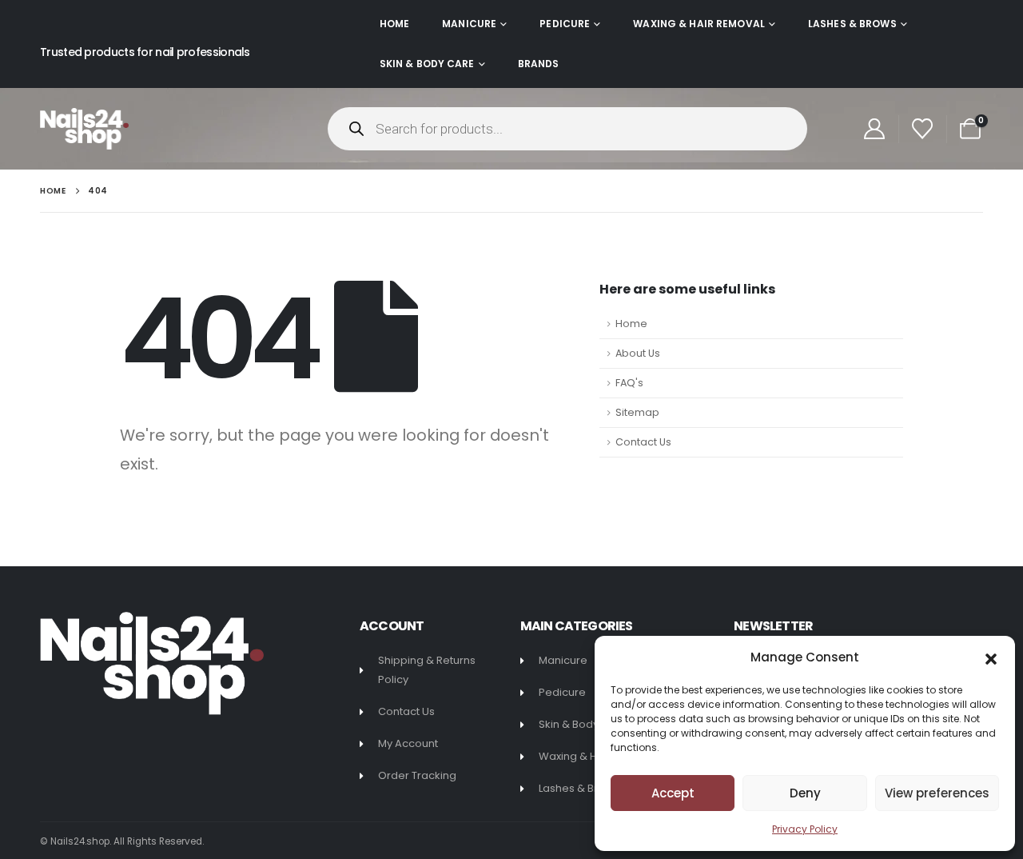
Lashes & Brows (852, 23)
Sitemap (637, 412)
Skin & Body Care (427, 63)
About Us (637, 353)
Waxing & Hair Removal (699, 23)
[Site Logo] (84, 128)
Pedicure (564, 23)
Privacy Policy (805, 829)
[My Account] (874, 128)
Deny (805, 793)
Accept (673, 793)
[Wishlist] (922, 128)
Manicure (469, 23)
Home (394, 23)
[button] (991, 657)
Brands (538, 63)
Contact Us (643, 442)
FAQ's (629, 383)
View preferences (937, 793)
